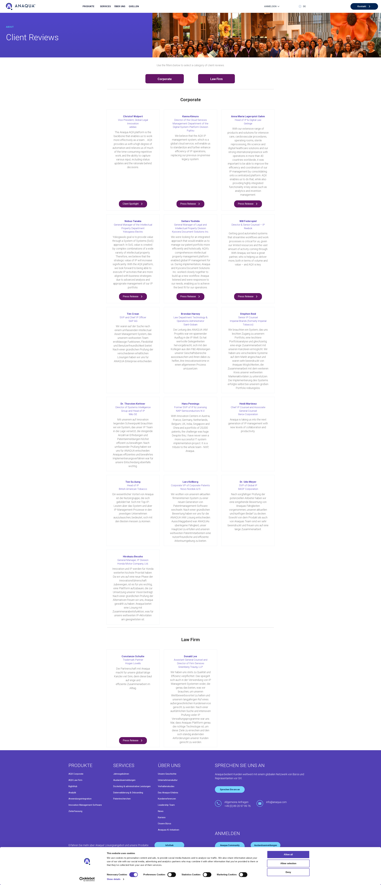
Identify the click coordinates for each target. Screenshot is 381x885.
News (160, 811)
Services (105, 6)
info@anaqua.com (276, 802)
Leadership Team (166, 805)
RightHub (72, 786)
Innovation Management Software (85, 805)
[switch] (171, 874)
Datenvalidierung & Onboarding (128, 792)
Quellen (134, 6)
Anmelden (270, 6)
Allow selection (288, 863)
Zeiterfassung (75, 811)
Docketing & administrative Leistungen (132, 786)
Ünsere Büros (164, 823)
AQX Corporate (75, 774)
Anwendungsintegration (80, 798)
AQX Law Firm (75, 780)
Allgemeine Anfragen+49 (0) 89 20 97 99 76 (237, 803)
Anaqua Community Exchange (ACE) (229, 846)
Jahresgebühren (121, 774)
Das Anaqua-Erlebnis (168, 792)
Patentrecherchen (122, 798)
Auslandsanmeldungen (124, 780)
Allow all (288, 854)
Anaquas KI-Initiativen (168, 829)
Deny (288, 872)
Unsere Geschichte (167, 774)
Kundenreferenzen (167, 798)
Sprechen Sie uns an (230, 789)
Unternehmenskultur (168, 780)
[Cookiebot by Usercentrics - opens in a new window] (87, 879)
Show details (113, 879)
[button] (364, 6)
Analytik (72, 792)
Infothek (169, 845)
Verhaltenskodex (166, 786)
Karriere (161, 817)
